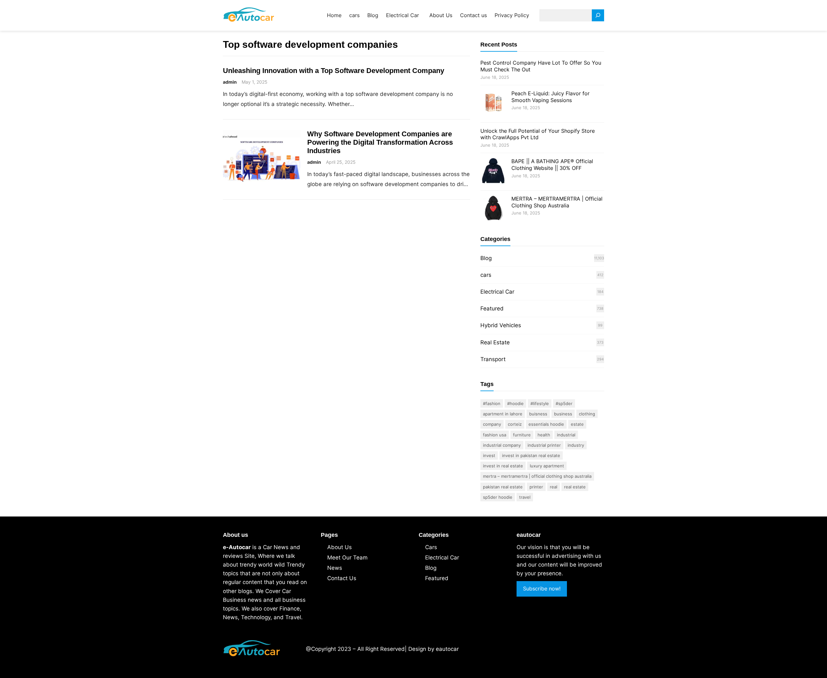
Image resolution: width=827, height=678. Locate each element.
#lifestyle (539, 403)
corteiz (515, 424)
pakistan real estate (503, 486)
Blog (486, 258)
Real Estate (495, 342)
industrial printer (544, 445)
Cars (431, 547)
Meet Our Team (347, 557)
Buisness (538, 413)
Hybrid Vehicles (500, 325)
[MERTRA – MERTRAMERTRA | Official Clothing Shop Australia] (493, 209)
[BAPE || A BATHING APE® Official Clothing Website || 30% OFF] (493, 171)
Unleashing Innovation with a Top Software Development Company (333, 71)
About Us (339, 547)
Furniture (522, 434)
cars (485, 275)
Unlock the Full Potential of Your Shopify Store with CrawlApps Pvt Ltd (537, 134)
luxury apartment (547, 465)
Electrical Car (497, 291)
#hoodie (515, 403)
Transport (493, 359)
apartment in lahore (502, 413)
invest (489, 455)
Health (544, 434)
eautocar (447, 649)
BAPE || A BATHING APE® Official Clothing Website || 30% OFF (552, 164)
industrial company (502, 445)
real (553, 486)
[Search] (598, 15)
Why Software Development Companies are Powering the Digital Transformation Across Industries (380, 142)
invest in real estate (503, 465)
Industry (576, 445)
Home (334, 15)
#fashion (491, 403)
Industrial (566, 434)
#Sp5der (564, 403)
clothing (587, 413)
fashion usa (494, 434)
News (334, 568)
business (563, 413)
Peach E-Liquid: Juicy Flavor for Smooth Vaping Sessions (550, 96)
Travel (524, 497)
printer (536, 486)
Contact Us (341, 578)
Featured (492, 308)
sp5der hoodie (497, 497)
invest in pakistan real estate (531, 455)
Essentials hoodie (546, 424)
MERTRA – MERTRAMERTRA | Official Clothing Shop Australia (556, 202)
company (492, 424)
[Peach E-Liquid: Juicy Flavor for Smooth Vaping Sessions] (493, 104)
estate (577, 424)
